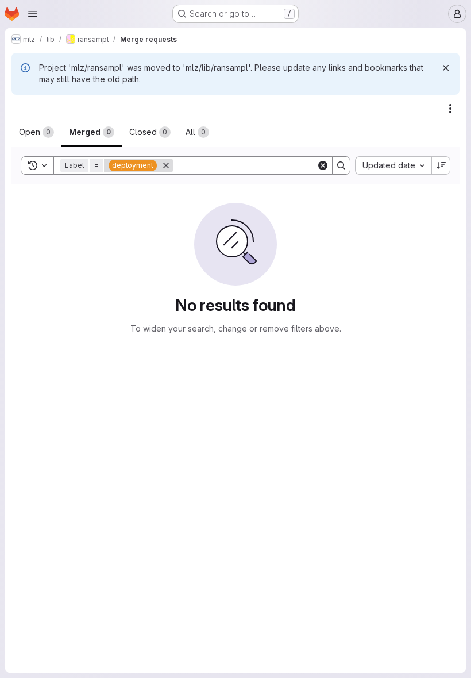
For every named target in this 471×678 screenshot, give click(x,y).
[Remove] (166, 165)
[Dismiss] (446, 68)
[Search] (341, 165)
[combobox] (393, 165)
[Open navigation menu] (33, 14)
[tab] (36, 132)
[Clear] (323, 165)
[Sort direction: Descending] (441, 165)
